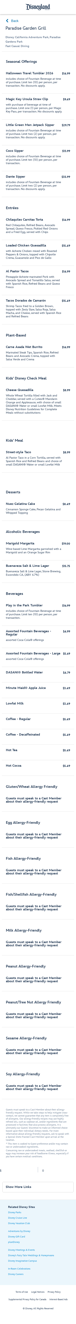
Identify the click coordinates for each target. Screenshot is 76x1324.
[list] (38, 577)
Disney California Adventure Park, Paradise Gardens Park (33, 39)
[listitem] (38, 126)
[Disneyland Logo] (38, 7)
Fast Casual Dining (17, 46)
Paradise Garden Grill (25, 28)
